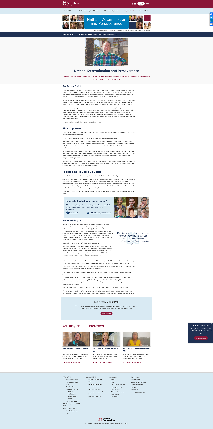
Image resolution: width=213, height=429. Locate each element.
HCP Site (147, 4)
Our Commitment (136, 377)
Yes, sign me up (201, 338)
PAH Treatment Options (110, 11)
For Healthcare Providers (138, 392)
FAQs (112, 382)
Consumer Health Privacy (138, 382)
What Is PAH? (68, 11)
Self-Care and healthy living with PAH (136, 349)
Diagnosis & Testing (72, 389)
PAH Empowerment (94, 389)
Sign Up (141, 4)
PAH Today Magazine (94, 396)
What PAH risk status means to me (105, 349)
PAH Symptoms (70, 387)
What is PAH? (106, 313)
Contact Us (134, 390)
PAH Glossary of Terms (118, 385)
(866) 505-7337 (73, 213)
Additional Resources (117, 392)
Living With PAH (128, 11)
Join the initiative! (201, 325)
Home (64, 34)
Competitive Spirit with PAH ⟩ (71, 362)
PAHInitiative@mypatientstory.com (100, 213)
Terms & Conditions (137, 385)
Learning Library (144, 11)
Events (113, 380)
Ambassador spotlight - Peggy (75, 348)
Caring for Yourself (93, 387)
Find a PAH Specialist (72, 401)
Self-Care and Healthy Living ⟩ (132, 362)
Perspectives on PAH (85, 34)
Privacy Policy (135, 380)
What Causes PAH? (72, 380)
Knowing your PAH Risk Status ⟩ (103, 362)
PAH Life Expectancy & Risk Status (88, 11)
